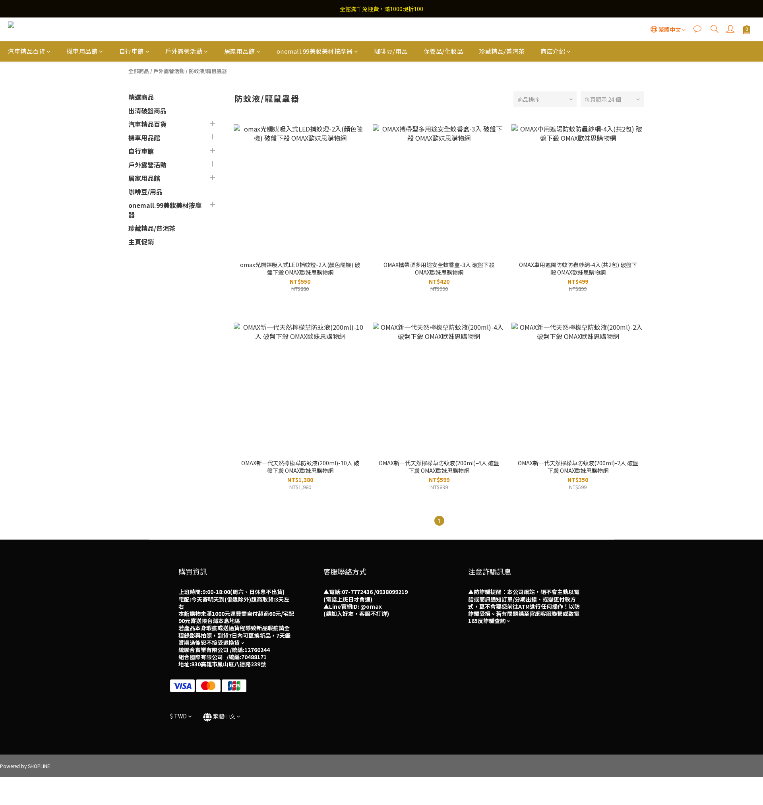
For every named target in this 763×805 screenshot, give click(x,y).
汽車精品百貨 (26, 51)
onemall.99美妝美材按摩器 (315, 51)
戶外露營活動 (183, 51)
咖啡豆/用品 (391, 51)
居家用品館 (239, 51)
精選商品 (141, 97)
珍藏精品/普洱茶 (502, 51)
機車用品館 (82, 51)
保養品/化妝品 (443, 51)
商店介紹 (552, 51)
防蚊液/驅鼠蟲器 (208, 71)
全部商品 (138, 71)
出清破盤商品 (147, 110)
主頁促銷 (141, 241)
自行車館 (131, 51)
